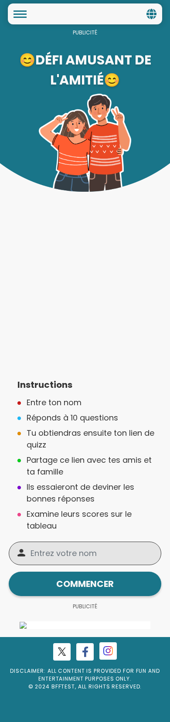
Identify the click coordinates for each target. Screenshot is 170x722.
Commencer (85, 584)
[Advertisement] (85, 281)
